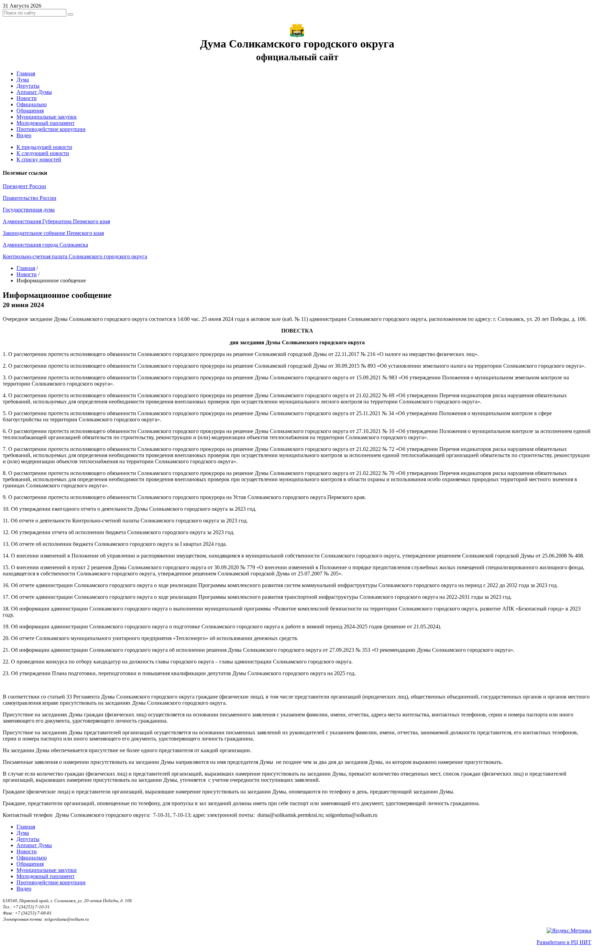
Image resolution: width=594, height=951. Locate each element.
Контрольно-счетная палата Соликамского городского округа (75, 256)
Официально (31, 104)
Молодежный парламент (45, 123)
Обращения (30, 111)
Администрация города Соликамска (45, 245)
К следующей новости (42, 153)
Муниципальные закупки (46, 117)
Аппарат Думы (34, 92)
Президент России (24, 186)
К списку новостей (38, 159)
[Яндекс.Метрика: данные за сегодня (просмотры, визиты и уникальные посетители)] (569, 931)
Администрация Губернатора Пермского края (56, 221)
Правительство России (29, 198)
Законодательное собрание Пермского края (53, 233)
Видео (23, 135)
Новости (26, 98)
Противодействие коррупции (51, 129)
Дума (22, 80)
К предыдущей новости (44, 147)
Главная (25, 73)
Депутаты (28, 86)
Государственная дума (29, 210)
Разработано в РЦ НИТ (564, 942)
